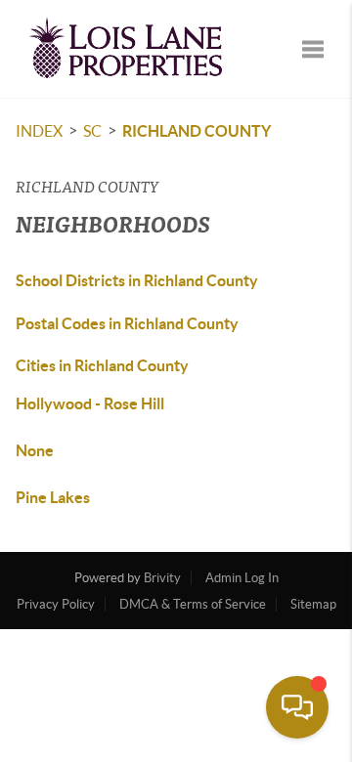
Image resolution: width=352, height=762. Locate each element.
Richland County (196, 131)
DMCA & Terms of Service (192, 604)
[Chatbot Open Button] (297, 707)
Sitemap (313, 604)
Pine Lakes (53, 497)
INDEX (39, 131)
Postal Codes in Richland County (127, 323)
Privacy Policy (56, 604)
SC (92, 131)
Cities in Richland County (102, 365)
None (35, 450)
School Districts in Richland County (137, 280)
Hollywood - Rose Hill (90, 403)
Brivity (162, 578)
